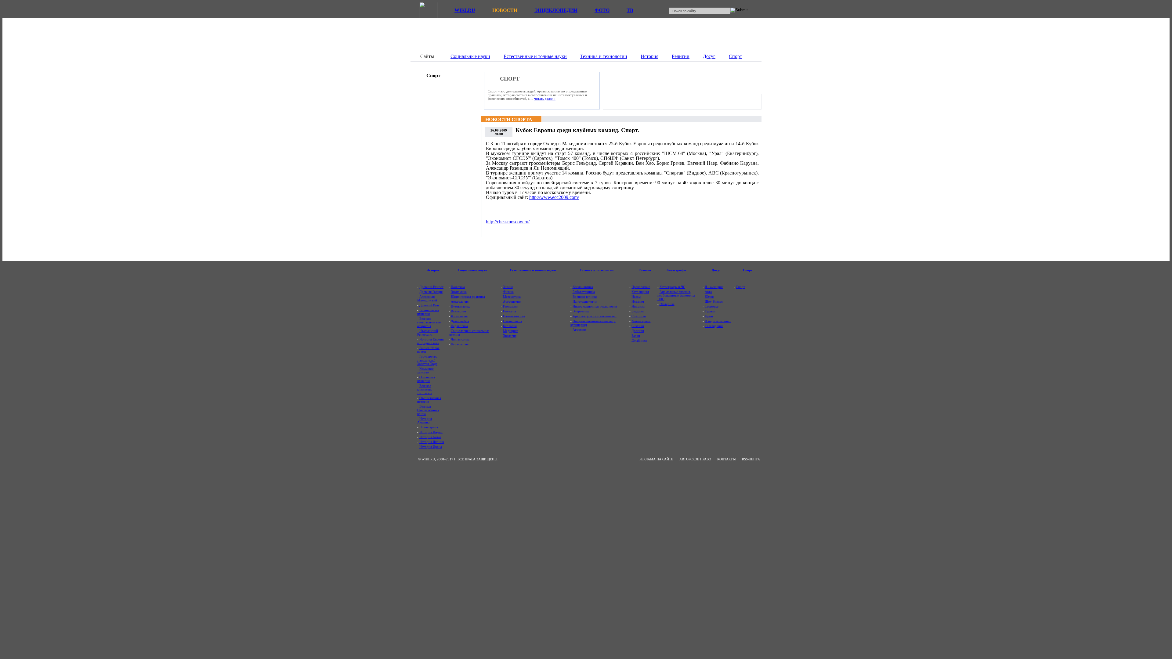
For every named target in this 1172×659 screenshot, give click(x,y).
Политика (458, 287)
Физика (508, 291)
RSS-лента (751, 459)
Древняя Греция (431, 291)
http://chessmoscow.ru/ (508, 221)
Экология (509, 335)
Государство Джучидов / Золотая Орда (427, 360)
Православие (640, 287)
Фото (602, 10)
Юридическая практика (468, 296)
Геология (509, 311)
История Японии (431, 442)
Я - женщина (714, 287)
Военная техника (585, 296)
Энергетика (581, 311)
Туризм (710, 311)
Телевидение (714, 326)
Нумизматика (460, 306)
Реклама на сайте (656, 459)
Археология (459, 301)
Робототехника (584, 291)
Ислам (636, 296)
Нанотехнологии (585, 301)
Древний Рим (429, 305)
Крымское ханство (425, 370)
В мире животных (718, 321)
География (510, 306)
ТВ (630, 10)
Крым (709, 316)
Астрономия (512, 301)
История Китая (430, 437)
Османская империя (426, 379)
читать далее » (544, 98)
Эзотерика (667, 304)
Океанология (512, 321)
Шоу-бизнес (714, 301)
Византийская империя (428, 311)
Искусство (458, 311)
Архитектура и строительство (595, 316)
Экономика (459, 291)
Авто (708, 291)
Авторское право (695, 459)
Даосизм (637, 331)
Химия (508, 287)
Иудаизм (637, 301)
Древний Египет (431, 287)
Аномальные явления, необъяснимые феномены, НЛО (676, 295)
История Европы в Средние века (430, 341)
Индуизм (638, 306)
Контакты (726, 459)
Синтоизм (638, 316)
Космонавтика (583, 287)
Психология (459, 344)
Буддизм (637, 311)
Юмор (709, 296)
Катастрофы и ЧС (672, 287)
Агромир (579, 329)
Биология (510, 326)
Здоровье (711, 306)
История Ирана (430, 446)
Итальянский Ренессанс (427, 332)
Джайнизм (639, 340)
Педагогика (459, 326)
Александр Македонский (427, 298)
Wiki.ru (464, 10)
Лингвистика (460, 339)
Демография (460, 321)
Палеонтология (514, 316)
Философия (459, 316)
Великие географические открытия (429, 322)
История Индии (431, 432)
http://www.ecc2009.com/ (554, 197)
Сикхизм (637, 326)
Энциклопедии (555, 10)
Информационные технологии (595, 306)
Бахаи (635, 335)
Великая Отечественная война (428, 410)
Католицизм (640, 291)
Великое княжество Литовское (424, 389)
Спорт (740, 287)
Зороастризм (640, 321)
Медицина (510, 331)
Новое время (428, 427)
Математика (512, 296)
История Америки (424, 420)
